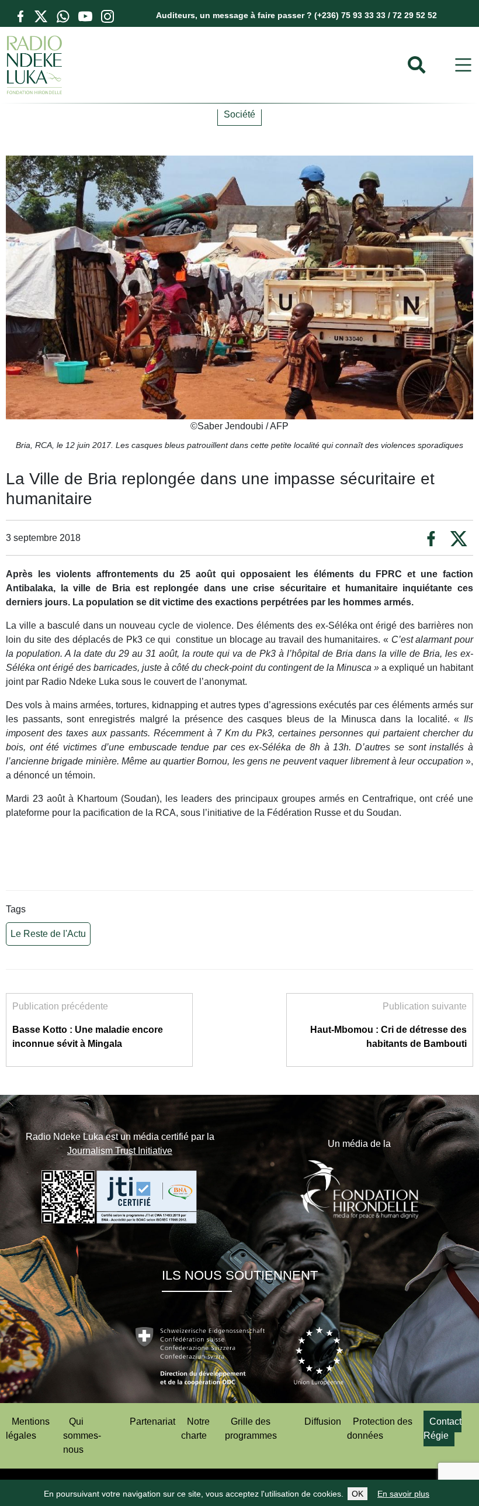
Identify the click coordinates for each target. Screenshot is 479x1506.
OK (357, 1493)
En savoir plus (403, 1493)
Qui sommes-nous (82, 1436)
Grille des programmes (251, 1428)
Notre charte (195, 1428)
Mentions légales (28, 1428)
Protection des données (379, 1428)
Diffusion (322, 1421)
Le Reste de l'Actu (48, 934)
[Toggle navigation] (463, 65)
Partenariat (152, 1421)
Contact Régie (442, 1428)
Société (239, 114)
